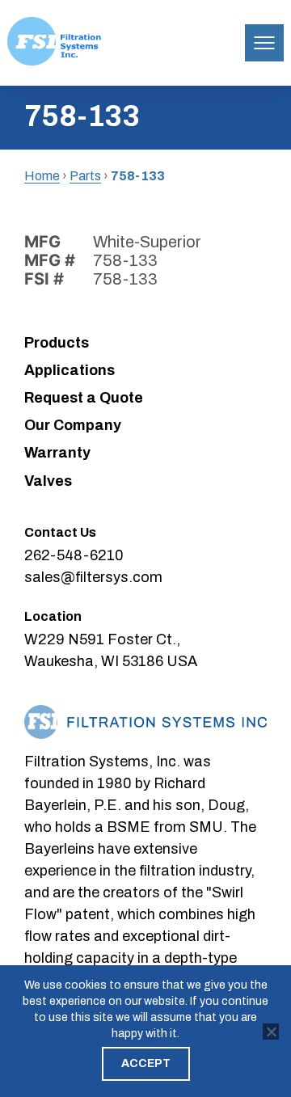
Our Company (72, 425)
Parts (85, 176)
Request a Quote (83, 398)
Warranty (57, 453)
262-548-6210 (74, 555)
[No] (271, 1031)
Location (53, 616)
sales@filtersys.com (93, 577)
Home (42, 176)
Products (56, 343)
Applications (69, 370)
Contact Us (60, 532)
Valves (48, 481)
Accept (146, 1063)
